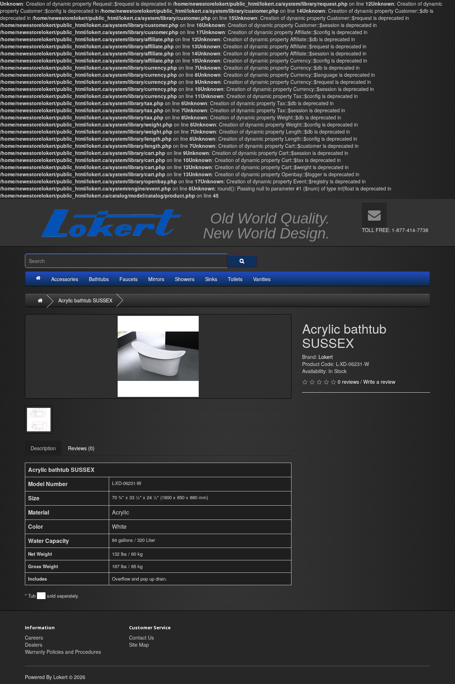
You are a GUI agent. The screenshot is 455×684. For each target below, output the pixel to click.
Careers (34, 637)
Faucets (128, 278)
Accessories (64, 278)
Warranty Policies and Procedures (63, 651)
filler (41, 595)
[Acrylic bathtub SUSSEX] (158, 356)
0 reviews (348, 381)
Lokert (325, 356)
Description (43, 448)
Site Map (139, 644)
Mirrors (156, 278)
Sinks (211, 278)
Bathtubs (99, 278)
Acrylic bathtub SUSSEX (85, 300)
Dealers (33, 644)
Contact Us (141, 637)
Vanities (262, 278)
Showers (184, 278)
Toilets (235, 278)
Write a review (379, 381)
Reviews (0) (81, 448)
